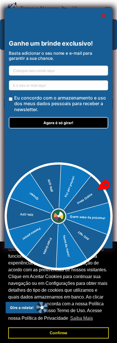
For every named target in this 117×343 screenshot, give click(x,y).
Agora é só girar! (58, 122)
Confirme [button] (58, 333)
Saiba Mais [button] (81, 318)
